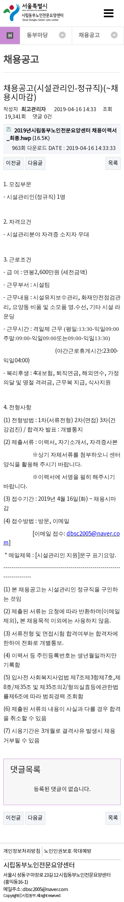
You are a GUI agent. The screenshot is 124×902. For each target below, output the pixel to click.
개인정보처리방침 (21, 851)
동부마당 (37, 35)
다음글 (35, 163)
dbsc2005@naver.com (45, 889)
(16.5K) (62, 134)
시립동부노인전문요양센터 (39, 865)
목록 (113, 163)
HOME (10, 35)
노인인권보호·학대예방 (68, 851)
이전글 (13, 163)
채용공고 (89, 35)
